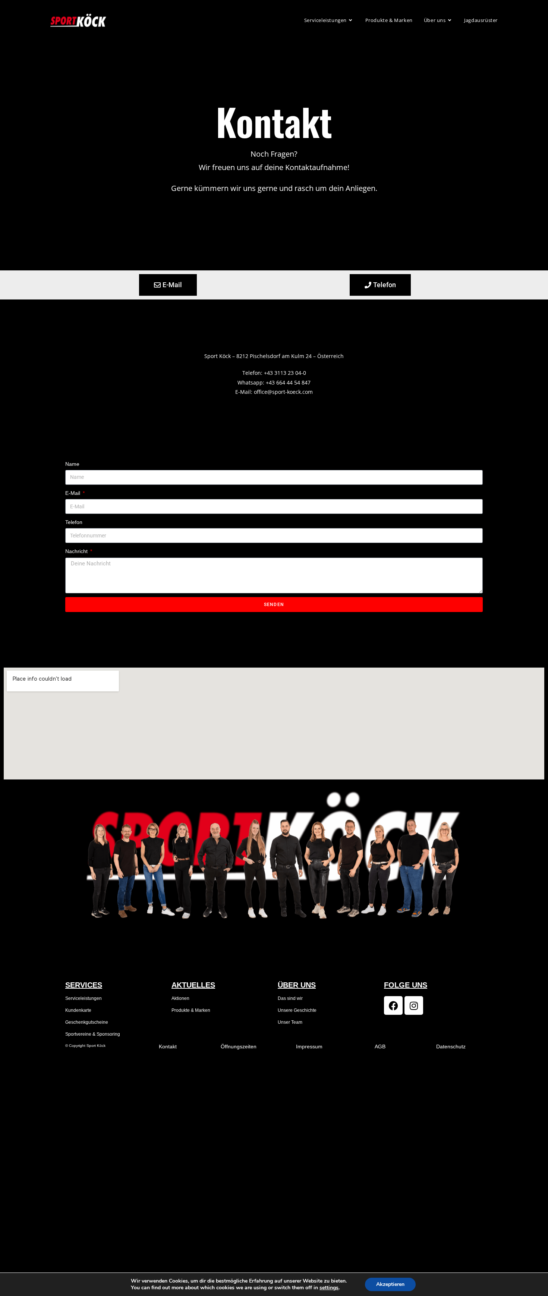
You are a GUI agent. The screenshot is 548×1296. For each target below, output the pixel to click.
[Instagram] (413, 1005)
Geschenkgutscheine (86, 1022)
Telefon (73, 522)
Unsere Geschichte (297, 1010)
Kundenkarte (78, 1010)
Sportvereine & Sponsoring (92, 1034)
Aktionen (180, 998)
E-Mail (73, 493)
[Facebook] (393, 1005)
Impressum (309, 1046)
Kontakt (168, 1046)
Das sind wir (290, 998)
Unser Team (290, 1022)
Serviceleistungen (83, 998)
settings (328, 1287)
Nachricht (77, 551)
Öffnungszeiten (238, 1046)
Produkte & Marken (190, 1010)
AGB (380, 1046)
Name (72, 464)
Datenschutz (451, 1046)
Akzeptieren (390, 1284)
